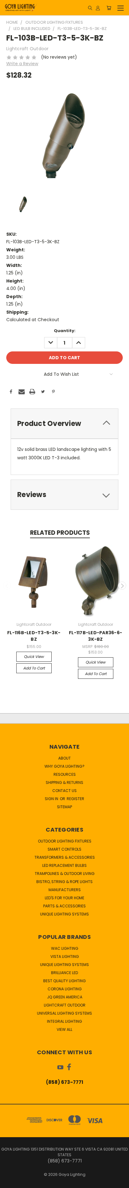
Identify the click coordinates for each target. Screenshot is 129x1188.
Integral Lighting (64, 1021)
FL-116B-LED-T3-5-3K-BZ (33, 636)
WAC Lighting (64, 948)
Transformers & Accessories (64, 857)
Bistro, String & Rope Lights (64, 881)
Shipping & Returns (64, 782)
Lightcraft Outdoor (64, 1005)
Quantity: (64, 331)
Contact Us (64, 790)
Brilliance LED (64, 972)
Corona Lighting (65, 989)
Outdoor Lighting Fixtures (64, 841)
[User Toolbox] (98, 7)
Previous (7, 586)
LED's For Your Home (64, 898)
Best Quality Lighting (64, 980)
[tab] (64, 423)
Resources (65, 774)
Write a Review (22, 63)
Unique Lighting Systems (64, 914)
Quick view (34, 656)
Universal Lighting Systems (64, 1013)
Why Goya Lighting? (64, 766)
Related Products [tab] (60, 533)
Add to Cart (34, 668)
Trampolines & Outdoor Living (65, 873)
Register (75, 798)
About (64, 758)
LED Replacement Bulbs (64, 865)
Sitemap (64, 806)
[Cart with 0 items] (109, 7)
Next (122, 586)
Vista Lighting (64, 956)
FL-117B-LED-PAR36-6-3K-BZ (95, 636)
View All (64, 1029)
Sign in (52, 798)
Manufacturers (65, 889)
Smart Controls (64, 849)
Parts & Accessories (64, 906)
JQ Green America (64, 997)
